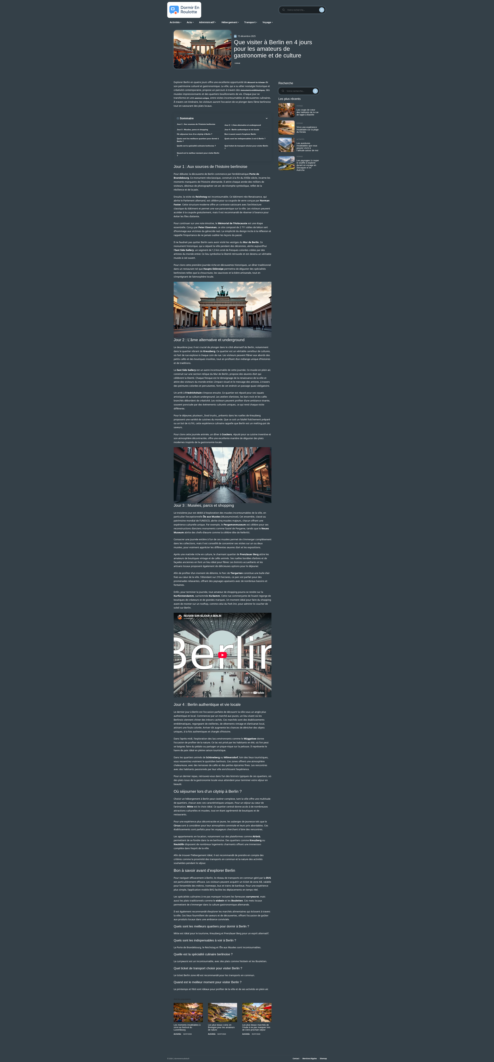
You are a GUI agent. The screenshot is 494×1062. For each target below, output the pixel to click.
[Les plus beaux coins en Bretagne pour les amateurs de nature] (222, 1012)
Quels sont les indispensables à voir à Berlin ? (245, 139)
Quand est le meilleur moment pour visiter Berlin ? (198, 154)
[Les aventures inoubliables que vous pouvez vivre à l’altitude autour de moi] (286, 145)
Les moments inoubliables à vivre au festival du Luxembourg (187, 1027)
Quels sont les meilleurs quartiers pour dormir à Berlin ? (198, 140)
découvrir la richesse (256, 82)
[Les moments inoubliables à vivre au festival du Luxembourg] (188, 1012)
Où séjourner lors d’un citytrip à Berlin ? (194, 134)
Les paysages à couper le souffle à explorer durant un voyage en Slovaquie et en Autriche (308, 165)
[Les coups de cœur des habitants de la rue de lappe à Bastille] (286, 110)
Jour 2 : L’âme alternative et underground (242, 125)
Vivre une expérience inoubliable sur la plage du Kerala (308, 129)
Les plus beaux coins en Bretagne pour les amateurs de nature (221, 1027)
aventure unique (202, 98)
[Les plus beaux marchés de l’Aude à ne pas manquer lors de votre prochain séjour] (256, 1012)
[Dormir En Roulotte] (184, 10)
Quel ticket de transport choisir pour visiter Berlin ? (246, 147)
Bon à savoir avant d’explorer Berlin (240, 134)
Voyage (237, 63)
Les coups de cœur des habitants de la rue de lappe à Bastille (307, 112)
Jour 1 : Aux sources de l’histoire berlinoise (196, 124)
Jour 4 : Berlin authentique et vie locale (241, 130)
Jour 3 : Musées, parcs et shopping (192, 130)
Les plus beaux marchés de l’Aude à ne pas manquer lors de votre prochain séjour (256, 1027)
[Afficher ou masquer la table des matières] (231, 118)
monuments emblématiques (253, 90)
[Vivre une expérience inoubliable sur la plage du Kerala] (286, 127)
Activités (177, 1034)
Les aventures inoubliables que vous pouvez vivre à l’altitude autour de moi (307, 147)
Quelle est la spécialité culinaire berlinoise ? (196, 146)
